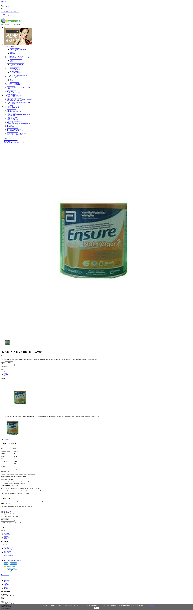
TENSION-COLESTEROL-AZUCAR (16, 133)
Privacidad (6, 552)
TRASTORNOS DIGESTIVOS (14, 134)
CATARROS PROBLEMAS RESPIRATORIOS (18, 114)
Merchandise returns (8, 581)
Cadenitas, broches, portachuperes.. (18, 49)
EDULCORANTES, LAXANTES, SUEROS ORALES (20, 99)
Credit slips (6, 584)
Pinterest (6, 376)
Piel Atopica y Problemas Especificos (18, 75)
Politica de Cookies (8, 555)
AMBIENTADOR (11, 113)
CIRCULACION (11, 115)
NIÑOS (11, 105)
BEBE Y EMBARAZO (10, 46)
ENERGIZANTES (11, 90)
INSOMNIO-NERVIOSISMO (14, 121)
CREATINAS (10, 88)
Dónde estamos (7, 553)
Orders (5, 583)
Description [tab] (6, 439)
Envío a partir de (9, 12)
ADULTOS (12, 103)
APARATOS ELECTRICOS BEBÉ (15, 56)
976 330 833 (6, 6)
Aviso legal (6, 548)
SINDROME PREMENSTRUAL (15, 130)
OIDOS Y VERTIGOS (12, 128)
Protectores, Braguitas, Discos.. (17, 65)
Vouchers (6, 587)
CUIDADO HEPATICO (13, 119)
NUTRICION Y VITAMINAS (12, 95)
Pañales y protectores (15, 73)
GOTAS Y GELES (11, 109)
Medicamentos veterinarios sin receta (12, 560)
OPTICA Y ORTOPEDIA (11, 106)
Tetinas (11, 61)
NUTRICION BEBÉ (13, 76)
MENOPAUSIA (11, 126)
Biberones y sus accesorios (16, 59)
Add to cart (4, 366)
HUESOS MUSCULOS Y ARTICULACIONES (18, 124)
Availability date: (5, 514)
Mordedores (12, 53)
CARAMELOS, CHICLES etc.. (14, 98)
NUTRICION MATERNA (13, 83)
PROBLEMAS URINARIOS (14, 129)
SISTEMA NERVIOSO (12, 132)
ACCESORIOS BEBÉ (13, 48)
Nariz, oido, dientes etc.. (15, 72)
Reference (3, 512)
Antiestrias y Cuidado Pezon (16, 64)
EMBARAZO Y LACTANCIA (15, 63)
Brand (2, 511)
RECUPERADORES (12, 94)
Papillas (11, 80)
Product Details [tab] (7, 441)
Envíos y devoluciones (9, 547)
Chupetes (12, 60)
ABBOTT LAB (8, 511)
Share (5, 371)
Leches (11, 79)
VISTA (8, 136)
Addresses (6, 585)
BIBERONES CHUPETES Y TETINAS (18, 57)
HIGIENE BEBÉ (12, 68)
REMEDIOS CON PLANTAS (12, 111)
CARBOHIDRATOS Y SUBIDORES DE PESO (19, 87)
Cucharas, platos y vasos (15, 50)
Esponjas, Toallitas (14, 71)
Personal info (7, 580)
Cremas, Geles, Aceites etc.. (16, 69)
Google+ (6, 374)
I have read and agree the (11, 522)
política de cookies (148, 605)
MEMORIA (10, 125)
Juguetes (12, 52)
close (96, 608)
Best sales (6, 536)
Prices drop (6, 533)
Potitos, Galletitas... (14, 82)
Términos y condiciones (9, 549)
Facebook (6, 525)
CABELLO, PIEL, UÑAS (13, 96)
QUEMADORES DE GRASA (14, 92)
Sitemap (5, 538)
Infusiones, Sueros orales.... (16, 78)
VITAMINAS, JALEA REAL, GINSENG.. (18, 102)
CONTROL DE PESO (12, 117)
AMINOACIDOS (11, 86)
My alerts (6, 588)
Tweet (5, 373)
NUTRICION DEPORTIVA (12, 84)
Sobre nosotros (7, 551)
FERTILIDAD (10, 122)
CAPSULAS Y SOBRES (13, 107)
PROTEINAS (10, 91)
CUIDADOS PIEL (11, 118)
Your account (5, 575)
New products (7, 534)
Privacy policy (18, 522)
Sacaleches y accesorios (15, 67)
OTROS (9, 110)
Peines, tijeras (13, 55)
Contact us (3, 1)
